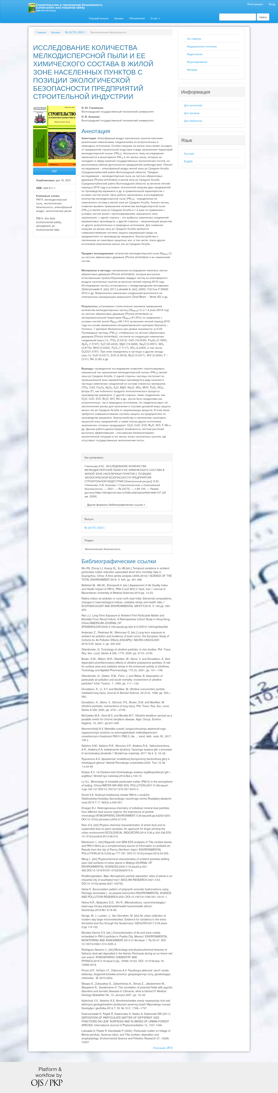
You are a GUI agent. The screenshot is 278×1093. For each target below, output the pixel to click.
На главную (194, 38)
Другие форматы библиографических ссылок (115, 504)
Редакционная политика (202, 46)
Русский (189, 153)
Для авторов (191, 113)
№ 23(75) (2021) (75, 32)
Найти (263, 17)
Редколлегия (195, 54)
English (188, 161)
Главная (41, 32)
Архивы (118, 18)
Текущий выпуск (99, 18)
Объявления (137, 18)
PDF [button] (54, 171)
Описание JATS (162, 1048)
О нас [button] (154, 18)
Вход (272, 4)
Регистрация (255, 4)
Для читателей (193, 105)
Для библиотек (193, 121)
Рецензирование (197, 62)
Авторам (192, 69)
